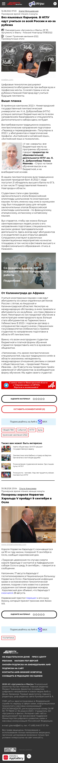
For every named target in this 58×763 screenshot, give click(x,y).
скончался (7, 593)
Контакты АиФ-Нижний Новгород (22, 672)
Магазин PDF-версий (26, 661)
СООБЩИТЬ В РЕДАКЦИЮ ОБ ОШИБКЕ (22, 676)
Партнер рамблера (25, 750)
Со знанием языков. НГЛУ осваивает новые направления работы (26, 271)
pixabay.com (7, 79)
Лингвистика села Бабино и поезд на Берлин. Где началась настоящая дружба (32, 456)
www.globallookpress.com (13, 544)
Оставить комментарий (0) (29, 409)
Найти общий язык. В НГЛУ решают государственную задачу (28, 448)
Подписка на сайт (13, 668)
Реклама (7, 661)
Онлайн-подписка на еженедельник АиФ (26, 664)
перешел (31, 598)
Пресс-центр (39, 657)
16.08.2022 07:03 (8, 11)
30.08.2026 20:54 (9, 488)
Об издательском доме (16, 657)
